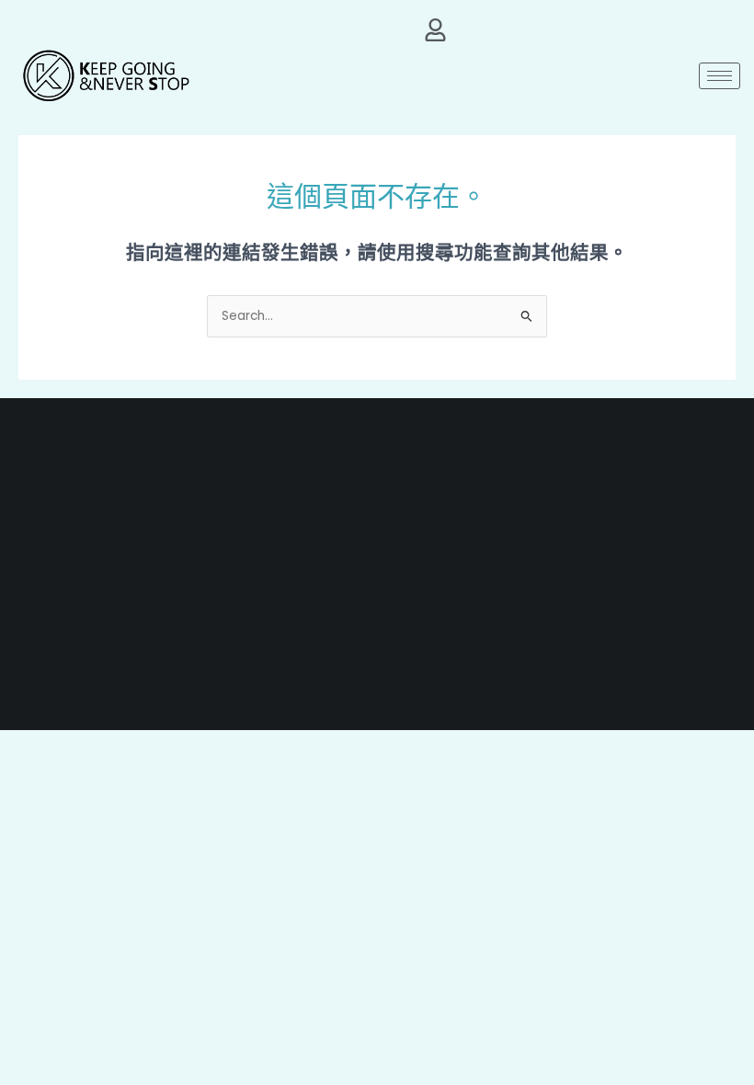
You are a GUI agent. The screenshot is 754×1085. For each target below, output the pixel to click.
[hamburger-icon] (719, 76)
